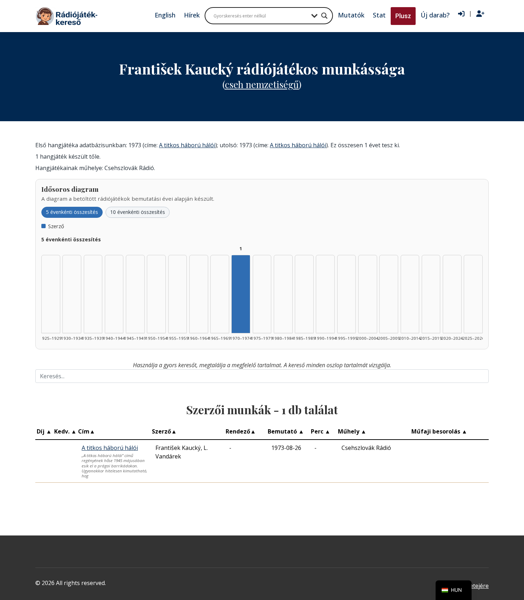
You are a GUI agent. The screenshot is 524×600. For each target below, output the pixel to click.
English (165, 15)
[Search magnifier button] (324, 16)
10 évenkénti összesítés (137, 212)
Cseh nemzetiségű (262, 84)
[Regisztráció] (480, 14)
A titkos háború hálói (187, 145)
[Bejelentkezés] (461, 14)
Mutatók (351, 15)
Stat (379, 15)
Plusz (403, 16)
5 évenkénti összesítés (72, 212)
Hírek (192, 15)
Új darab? (435, 15)
